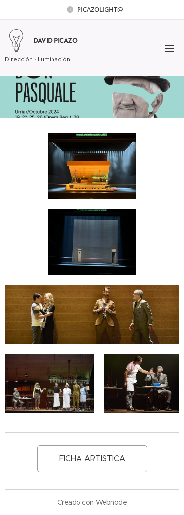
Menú (169, 48)
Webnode (111, 502)
